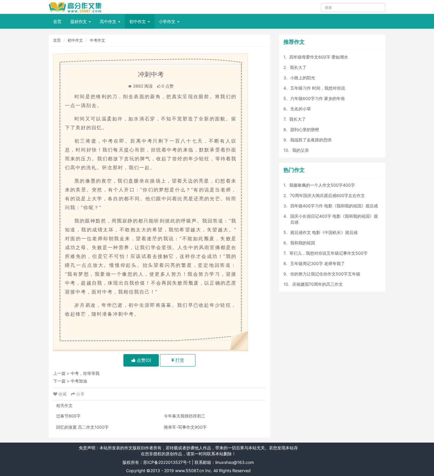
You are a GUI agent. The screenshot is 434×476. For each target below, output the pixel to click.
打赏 (179, 360)
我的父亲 (300, 150)
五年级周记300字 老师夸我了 (317, 263)
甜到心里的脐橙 (304, 129)
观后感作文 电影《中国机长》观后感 (324, 232)
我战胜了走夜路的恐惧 (311, 139)
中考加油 (79, 380)
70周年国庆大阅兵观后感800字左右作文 (327, 195)
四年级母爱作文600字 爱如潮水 (318, 56)
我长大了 (298, 67)
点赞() (143, 360)
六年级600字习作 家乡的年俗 (317, 98)
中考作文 (97, 40)
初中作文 (138, 21)
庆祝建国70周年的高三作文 (317, 284)
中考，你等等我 (85, 373)
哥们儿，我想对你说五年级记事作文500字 (328, 253)
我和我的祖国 (302, 242)
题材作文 (79, 21)
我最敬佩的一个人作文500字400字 (322, 185)
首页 (57, 21)
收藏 (62, 393)
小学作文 (168, 21)
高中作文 (109, 21)
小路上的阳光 (302, 77)
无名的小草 (300, 108)
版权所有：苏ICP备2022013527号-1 (157, 462)
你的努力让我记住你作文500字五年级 (325, 273)
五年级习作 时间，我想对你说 (317, 88)
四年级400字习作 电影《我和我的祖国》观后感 (334, 205)
